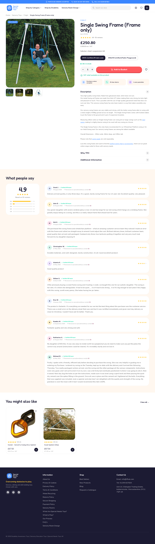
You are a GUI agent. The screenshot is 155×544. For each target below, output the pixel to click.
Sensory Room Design (70, 8)
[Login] (136, 7)
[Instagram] (13, 492)
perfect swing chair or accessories (121, 144)
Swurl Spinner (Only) (51, 445)
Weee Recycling (49, 493)
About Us (46, 479)
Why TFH (84, 153)
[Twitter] (19, 492)
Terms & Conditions (50, 490)
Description (85, 91)
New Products (85, 483)
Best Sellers (84, 479)
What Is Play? (48, 515)
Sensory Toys (17, 15)
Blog (81, 486)
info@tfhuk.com (128, 479)
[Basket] (147, 7)
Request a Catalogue (88, 490)
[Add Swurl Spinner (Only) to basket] (72, 450)
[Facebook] (8, 492)
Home (8, 15)
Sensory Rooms (49, 508)
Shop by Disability (52, 8)
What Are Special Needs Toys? (55, 511)
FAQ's (45, 522)
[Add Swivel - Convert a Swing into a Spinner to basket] (36, 450)
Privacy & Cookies (49, 483)
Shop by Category (33, 8)
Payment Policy (49, 504)
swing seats (96, 139)
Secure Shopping (49, 501)
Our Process (47, 518)
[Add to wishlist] (36, 411)
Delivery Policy (48, 486)
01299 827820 (126, 483)
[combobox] (112, 8)
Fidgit (26, 15)
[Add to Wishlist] (146, 69)
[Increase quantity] (92, 69)
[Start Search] (93, 8)
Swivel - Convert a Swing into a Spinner (22, 445)
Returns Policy (48, 497)
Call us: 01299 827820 (101, 2)
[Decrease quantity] (83, 69)
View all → (144, 402)
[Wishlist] (141, 7)
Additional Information (91, 160)
